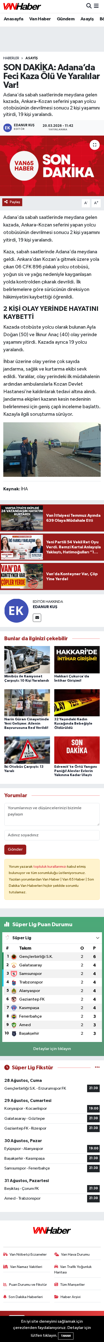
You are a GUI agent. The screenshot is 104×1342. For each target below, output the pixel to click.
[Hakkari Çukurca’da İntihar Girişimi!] (77, 659)
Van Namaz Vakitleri (26, 1267)
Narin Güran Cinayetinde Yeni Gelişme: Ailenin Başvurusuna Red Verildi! (26, 724)
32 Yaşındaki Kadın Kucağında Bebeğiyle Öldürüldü (73, 724)
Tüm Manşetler (72, 1285)
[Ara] (89, 6)
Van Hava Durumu (75, 1254)
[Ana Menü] (96, 6)
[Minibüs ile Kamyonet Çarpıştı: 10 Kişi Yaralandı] (27, 659)
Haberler (11, 58)
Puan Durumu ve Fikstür (28, 1285)
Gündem (65, 19)
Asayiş (87, 19)
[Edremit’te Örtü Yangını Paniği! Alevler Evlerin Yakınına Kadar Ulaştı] (77, 750)
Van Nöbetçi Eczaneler (28, 1254)
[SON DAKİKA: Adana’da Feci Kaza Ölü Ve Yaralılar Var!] (52, 166)
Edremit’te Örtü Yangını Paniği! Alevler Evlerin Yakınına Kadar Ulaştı (75, 771)
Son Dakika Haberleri (26, 1297)
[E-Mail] (37, 618)
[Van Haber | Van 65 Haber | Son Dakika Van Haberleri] (22, 6)
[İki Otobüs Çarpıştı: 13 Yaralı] (27, 750)
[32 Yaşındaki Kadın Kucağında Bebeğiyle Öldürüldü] (77, 703)
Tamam (66, 1335)
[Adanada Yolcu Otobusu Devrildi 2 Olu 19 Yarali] (52, 449)
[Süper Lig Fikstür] (97, 1068)
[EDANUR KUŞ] (16, 610)
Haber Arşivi (71, 1297)
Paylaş (15, 202)
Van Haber (40, 19)
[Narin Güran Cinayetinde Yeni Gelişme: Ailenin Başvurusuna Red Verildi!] (27, 703)
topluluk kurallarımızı (50, 866)
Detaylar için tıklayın (52, 1049)
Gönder (15, 849)
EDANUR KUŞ (45, 607)
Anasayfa (13, 19)
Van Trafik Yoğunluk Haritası (73, 1269)
